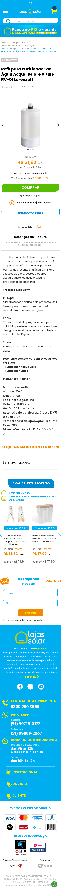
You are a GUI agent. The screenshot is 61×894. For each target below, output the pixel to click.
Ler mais (30, 677)
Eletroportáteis (18, 42)
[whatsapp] (38, 227)
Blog (30, 2)
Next (57, 537)
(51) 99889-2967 (26, 733)
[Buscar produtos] (8, 21)
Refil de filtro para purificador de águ (20, 48)
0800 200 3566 (25, 707)
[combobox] (30, 21)
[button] (7, 11)
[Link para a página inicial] (4, 42)
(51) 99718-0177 (25, 724)
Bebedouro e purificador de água (18, 45)
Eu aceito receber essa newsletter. (25, 620)
